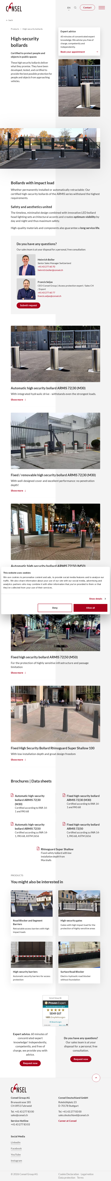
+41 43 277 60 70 (46, 266)
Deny (55, 608)
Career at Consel (67, 1120)
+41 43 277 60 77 (46, 292)
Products (15, 29)
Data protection (67, 1177)
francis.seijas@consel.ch (49, 296)
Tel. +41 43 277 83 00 (22, 1111)
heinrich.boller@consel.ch (50, 270)
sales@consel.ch (19, 1115)
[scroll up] (96, 1078)
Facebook (16, 1148)
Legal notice (87, 1174)
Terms (80, 1177)
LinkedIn (16, 1142)
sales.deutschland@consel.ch (73, 1115)
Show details (95, 598)
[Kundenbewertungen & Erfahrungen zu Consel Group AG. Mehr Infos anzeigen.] (55, 1010)
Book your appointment (73, 51)
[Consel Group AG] (14, 7)
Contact (87, 7)
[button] (68, 7)
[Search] (75, 7)
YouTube (16, 1154)
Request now (30, 1063)
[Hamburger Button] (102, 7)
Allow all (90, 608)
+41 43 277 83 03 (20, 1124)
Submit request (28, 305)
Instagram (16, 1160)
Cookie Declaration (68, 1174)
